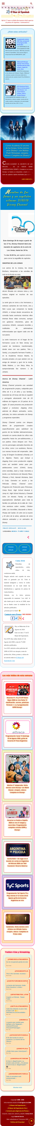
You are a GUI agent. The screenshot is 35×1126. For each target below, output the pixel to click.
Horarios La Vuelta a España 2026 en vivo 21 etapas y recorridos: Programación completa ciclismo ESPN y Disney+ (17, 825)
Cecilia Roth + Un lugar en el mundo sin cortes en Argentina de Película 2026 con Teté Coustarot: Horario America (17, 862)
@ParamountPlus (21, 971)
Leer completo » (27, 179)
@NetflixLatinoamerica (19, 1006)
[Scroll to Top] (31, 1121)
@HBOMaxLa (23, 1019)
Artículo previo (24, 548)
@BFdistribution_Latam (19, 994)
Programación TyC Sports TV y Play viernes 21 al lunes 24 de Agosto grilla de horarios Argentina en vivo (17, 896)
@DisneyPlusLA (22, 1048)
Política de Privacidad (17, 1122)
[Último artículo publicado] (17, 128)
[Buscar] (31, 3)
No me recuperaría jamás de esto (17, 962)
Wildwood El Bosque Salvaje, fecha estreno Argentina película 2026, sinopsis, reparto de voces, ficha (23, 65)
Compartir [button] (29, 537)
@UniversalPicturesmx (19, 1058)
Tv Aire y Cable (23, 531)
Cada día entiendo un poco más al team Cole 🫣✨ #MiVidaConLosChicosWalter (16, 1010)
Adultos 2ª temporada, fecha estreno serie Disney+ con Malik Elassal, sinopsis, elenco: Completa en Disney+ (17, 788)
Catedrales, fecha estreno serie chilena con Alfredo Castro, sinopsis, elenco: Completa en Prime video (17, 930)
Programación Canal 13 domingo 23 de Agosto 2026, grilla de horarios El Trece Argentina (17, 738)
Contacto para (17, 1111)
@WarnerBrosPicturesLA (18, 1074)
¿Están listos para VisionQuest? (16, 1051)
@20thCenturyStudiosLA (19, 1035)
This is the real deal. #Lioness (16, 974)
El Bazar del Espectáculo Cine (17, 1108)
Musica (14, 531)
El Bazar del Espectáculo (17, 1105)
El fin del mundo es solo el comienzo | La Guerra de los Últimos (15, 1039)
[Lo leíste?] (10, 48)
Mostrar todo (17, 1087)
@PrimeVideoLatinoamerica (18, 959)
